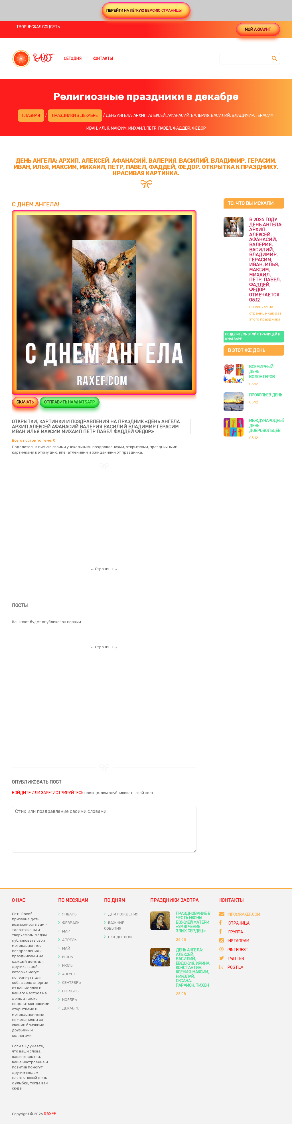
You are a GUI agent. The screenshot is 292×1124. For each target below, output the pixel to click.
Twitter (236, 958)
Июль (67, 965)
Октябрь (70, 991)
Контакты (103, 58)
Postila (235, 967)
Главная (31, 115)
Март (66, 931)
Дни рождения (122, 914)
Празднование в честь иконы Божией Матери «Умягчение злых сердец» (193, 922)
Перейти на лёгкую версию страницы (144, 10)
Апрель (69, 940)
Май (65, 948)
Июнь (67, 957)
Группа (235, 932)
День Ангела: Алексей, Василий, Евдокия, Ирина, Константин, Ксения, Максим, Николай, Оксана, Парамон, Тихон (193, 968)
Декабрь (70, 1008)
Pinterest (238, 949)
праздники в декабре (75, 115)
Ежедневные (120, 937)
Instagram (238, 941)
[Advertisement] (104, 509)
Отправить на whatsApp (69, 402)
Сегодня (73, 58)
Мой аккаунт (258, 29)
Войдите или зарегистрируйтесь (48, 792)
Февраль (70, 923)
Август (68, 974)
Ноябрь (69, 999)
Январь (69, 914)
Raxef (50, 1113)
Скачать (25, 402)
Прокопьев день (265, 395)
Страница (239, 923)
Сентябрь (71, 982)
